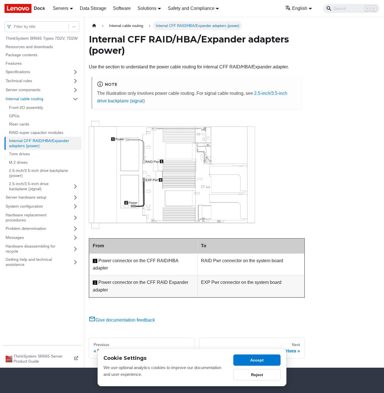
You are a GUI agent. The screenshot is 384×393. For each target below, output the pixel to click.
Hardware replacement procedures (26, 217)
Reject (257, 374)
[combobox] (14, 26)
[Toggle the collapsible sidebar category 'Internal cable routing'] (75, 99)
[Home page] (94, 25)
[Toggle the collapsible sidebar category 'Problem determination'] (75, 228)
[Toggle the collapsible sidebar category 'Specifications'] (75, 72)
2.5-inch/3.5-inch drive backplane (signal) (29, 186)
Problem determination (26, 228)
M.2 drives (18, 162)
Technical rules (19, 80)
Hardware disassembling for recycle (30, 248)
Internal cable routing (24, 98)
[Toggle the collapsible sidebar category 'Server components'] (75, 90)
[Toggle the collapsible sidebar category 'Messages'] (75, 237)
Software (122, 8)
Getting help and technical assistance (29, 262)
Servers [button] (60, 8)
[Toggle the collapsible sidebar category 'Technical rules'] (75, 81)
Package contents (21, 55)
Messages (15, 237)
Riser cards (19, 124)
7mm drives (19, 154)
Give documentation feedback (125, 320)
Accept (257, 360)
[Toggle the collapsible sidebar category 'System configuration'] (75, 206)
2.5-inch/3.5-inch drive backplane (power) (38, 173)
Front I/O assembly (26, 107)
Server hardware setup (26, 197)
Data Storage (93, 8)
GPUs (14, 116)
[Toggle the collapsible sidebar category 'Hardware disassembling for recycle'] (75, 248)
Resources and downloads (29, 46)
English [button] (299, 8)
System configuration (24, 206)
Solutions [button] (146, 8)
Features (14, 63)
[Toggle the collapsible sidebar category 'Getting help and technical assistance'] (75, 262)
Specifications (18, 71)
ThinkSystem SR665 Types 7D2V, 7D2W (42, 38)
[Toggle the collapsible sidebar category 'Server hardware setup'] (75, 197)
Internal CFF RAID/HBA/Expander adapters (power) (39, 143)
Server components (23, 89)
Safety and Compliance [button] (191, 8)
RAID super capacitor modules (36, 132)
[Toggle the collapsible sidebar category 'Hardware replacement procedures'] (75, 217)
